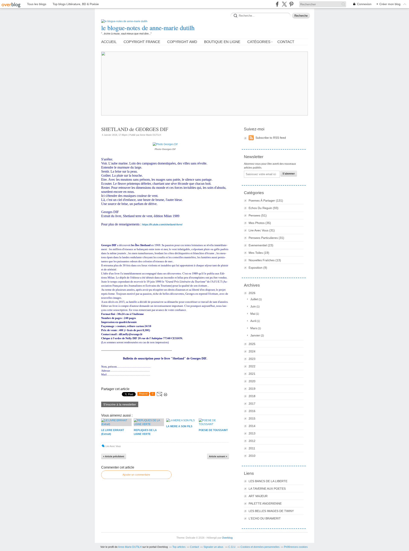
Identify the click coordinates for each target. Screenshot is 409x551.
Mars (253, 328)
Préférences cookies (296, 546)
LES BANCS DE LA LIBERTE (268, 481)
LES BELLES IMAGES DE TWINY (271, 511)
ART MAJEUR (258, 496)
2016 (252, 411)
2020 (252, 381)
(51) (258, 215)
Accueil (109, 42)
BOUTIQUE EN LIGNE (222, 42)
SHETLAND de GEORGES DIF (134, 129)
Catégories (258, 42)
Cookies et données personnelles (260, 546)
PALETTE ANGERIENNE (265, 503)
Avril (253, 321)
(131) (266, 200)
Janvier (255, 335)
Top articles (179, 546)
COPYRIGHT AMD (182, 42)
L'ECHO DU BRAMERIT (265, 518)
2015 (252, 418)
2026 (252, 293)
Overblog (227, 537)
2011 (252, 448)
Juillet (254, 299)
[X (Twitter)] (284, 4)
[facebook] (277, 4)
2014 (252, 426)
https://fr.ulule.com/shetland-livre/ (162, 224)
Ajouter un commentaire (136, 474)
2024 (252, 351)
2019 (252, 388)
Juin (253, 306)
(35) (260, 223)
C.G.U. (232, 546)
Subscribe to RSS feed (270, 137)
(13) (265, 260)
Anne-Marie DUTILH (130, 546)
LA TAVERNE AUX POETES (267, 488)
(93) (263, 208)
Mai (252, 313)
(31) (262, 230)
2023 (252, 359)
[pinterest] (291, 4)
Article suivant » (218, 456)
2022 (252, 366)
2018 (252, 396)
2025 (252, 344)
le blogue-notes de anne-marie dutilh (147, 27)
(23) (261, 245)
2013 (252, 433)
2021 (252, 373)
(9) (258, 267)
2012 (252, 441)
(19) (259, 252)
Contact (285, 42)
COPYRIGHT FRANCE (142, 42)
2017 (252, 403)
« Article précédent (113, 456)
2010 (252, 455)
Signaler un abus (213, 546)
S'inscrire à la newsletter (119, 404)
